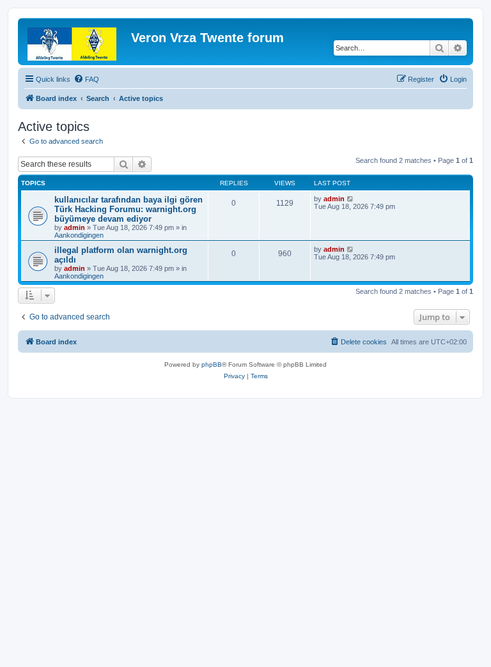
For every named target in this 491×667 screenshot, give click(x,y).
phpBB (211, 364)
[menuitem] (86, 79)
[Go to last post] (351, 199)
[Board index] (76, 41)
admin (74, 227)
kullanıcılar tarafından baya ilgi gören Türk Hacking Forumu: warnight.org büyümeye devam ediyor (128, 209)
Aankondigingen (79, 235)
